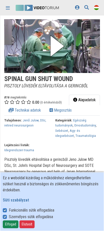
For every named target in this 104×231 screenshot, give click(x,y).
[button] (52, 46)
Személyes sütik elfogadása (31, 216)
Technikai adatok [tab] (27, 110)
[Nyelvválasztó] (96, 7)
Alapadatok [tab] (86, 99)
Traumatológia (85, 136)
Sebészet (61, 131)
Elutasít (27, 224)
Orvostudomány (85, 125)
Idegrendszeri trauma (19, 150)
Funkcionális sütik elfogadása (31, 210)
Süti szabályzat (16, 200)
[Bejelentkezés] (77, 7)
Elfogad (10, 224)
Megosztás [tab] (62, 110)
